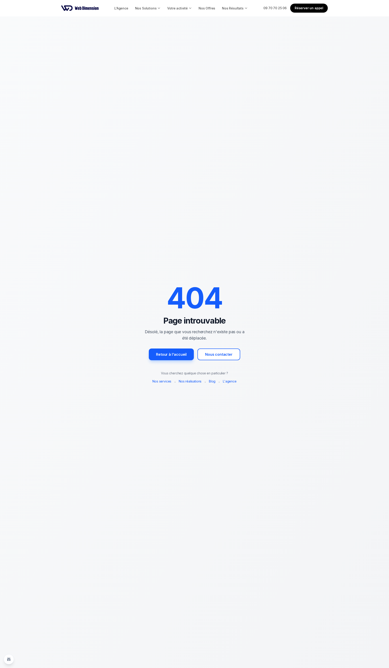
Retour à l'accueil (171, 354)
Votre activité (177, 8)
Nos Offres (207, 8)
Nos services (161, 381)
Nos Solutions (146, 8)
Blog (212, 381)
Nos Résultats (233, 8)
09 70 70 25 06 (275, 8)
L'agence (230, 381)
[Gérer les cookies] (9, 659)
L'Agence (121, 8)
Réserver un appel (309, 8)
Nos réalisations (190, 381)
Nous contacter (219, 354)
